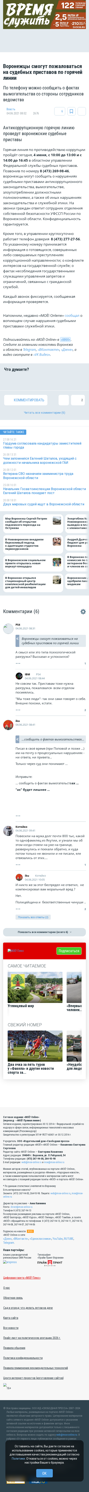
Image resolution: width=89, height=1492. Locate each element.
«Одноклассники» (40, 1238)
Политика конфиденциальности (23, 1358)
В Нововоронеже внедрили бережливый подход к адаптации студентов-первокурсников (24, 544)
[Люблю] (37, 381)
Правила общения (14, 1348)
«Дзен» (7, 1238)
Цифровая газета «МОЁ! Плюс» (22, 1277)
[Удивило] (51, 381)
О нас (6, 1287)
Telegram (29, 349)
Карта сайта (10, 1318)
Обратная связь (13, 1297)
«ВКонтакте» (48, 349)
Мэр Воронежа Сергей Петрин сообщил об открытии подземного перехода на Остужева (26, 523)
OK (44, 1473)
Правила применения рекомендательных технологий (35, 1368)
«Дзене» (67, 349)
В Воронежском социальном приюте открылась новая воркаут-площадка (25, 563)
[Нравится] (9, 381)
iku (18, 721)
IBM (27, 674)
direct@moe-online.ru (21, 1207)
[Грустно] (65, 381)
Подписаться (69, 951)
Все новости (10, 1328)
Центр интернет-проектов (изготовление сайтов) (33, 1378)
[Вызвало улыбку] (23, 381)
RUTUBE (68, 1238)
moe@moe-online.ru (54, 1162)
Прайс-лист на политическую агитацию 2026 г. (32, 1338)
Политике (18, 1458)
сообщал (72, 315)
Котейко (21, 827)
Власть (11, 109)
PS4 (18, 624)
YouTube (58, 1238)
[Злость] (80, 381)
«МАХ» (65, 339)
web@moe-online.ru (32, 1162)
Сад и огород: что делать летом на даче (28, 1307)
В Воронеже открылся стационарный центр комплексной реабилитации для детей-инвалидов (25, 582)
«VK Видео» (41, 354)
